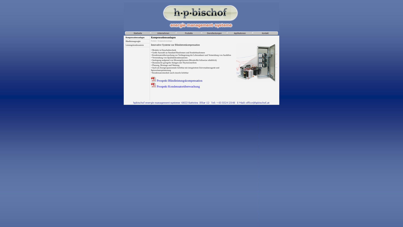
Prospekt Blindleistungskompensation (179, 80)
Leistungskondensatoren (135, 45)
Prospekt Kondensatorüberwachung (178, 86)
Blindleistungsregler (133, 41)
